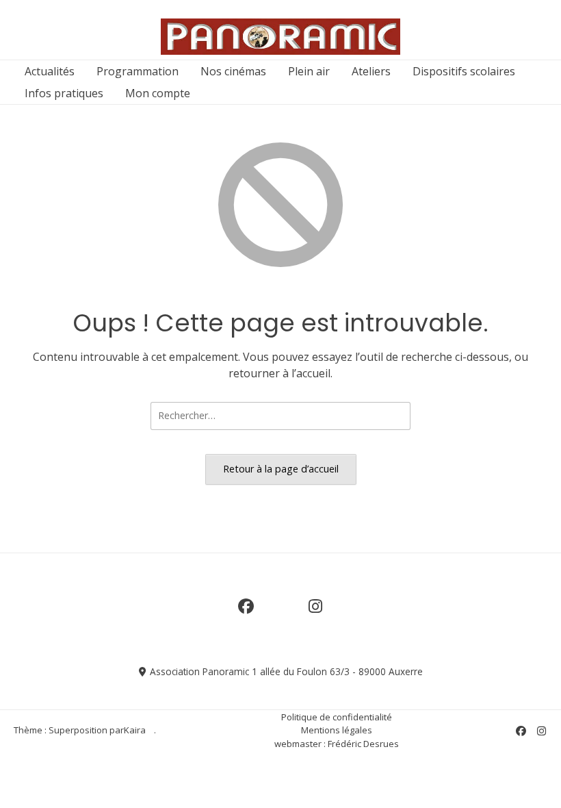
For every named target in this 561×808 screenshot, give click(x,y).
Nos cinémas (233, 71)
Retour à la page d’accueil (281, 468)
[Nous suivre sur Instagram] (315, 614)
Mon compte (157, 93)
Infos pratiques (64, 93)
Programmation (137, 71)
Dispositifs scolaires (464, 71)
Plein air (309, 71)
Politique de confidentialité (336, 717)
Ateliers (371, 71)
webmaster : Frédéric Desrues (336, 743)
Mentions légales (336, 730)
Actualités (50, 71)
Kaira (135, 730)
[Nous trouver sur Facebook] (246, 614)
